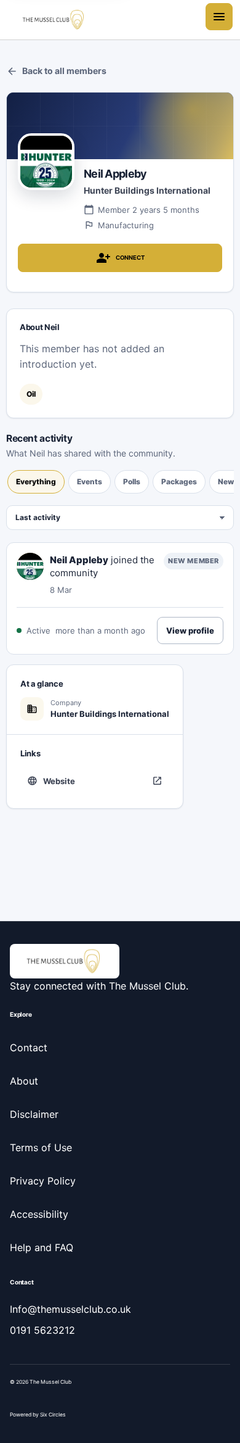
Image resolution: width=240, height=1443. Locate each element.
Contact (28, 1047)
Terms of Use (41, 1147)
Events (89, 481)
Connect (120, 257)
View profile (190, 630)
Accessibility (39, 1214)
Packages (179, 481)
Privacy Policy (43, 1181)
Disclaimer (34, 1114)
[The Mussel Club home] (54, 19)
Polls (131, 481)
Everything (36, 481)
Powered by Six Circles (38, 1415)
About (24, 1081)
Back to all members (56, 71)
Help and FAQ (41, 1247)
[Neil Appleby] (30, 566)
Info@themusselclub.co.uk (70, 1309)
